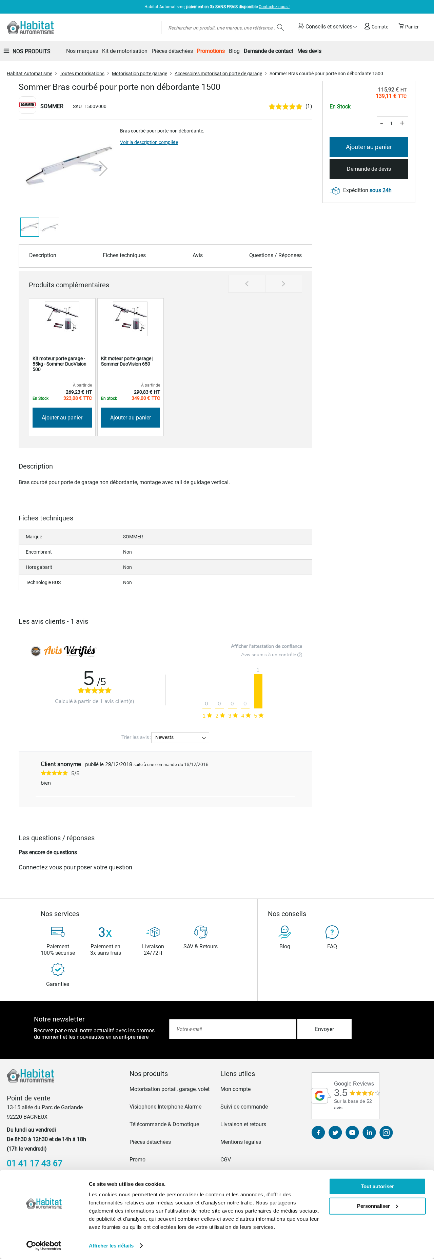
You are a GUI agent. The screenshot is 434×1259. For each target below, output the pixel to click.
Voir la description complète (149, 142)
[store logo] (30, 27)
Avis (198, 255)
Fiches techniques (124, 255)
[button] (103, 168)
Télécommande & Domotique (164, 1124)
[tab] (172, 1073)
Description (42, 255)
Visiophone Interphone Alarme (165, 1106)
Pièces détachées (150, 1142)
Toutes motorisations (82, 73)
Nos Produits (32, 51)
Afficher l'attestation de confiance (266, 646)
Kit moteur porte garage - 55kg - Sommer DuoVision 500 (59, 364)
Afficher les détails (111, 1245)
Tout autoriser (377, 1186)
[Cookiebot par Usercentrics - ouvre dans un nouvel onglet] (44, 1246)
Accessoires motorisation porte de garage (218, 73)
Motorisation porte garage (139, 73)
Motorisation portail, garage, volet (170, 1089)
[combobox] (224, 27)
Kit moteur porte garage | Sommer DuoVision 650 (127, 361)
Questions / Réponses (275, 255)
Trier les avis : (136, 737)
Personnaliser (373, 1206)
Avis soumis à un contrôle (269, 655)
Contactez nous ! (274, 6)
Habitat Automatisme (29, 73)
